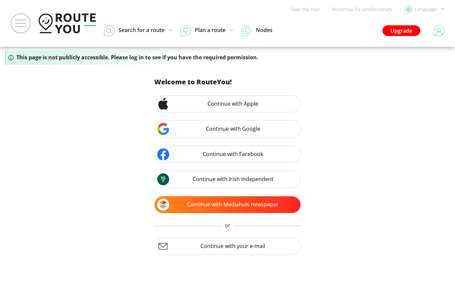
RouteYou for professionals (362, 9)
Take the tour (305, 9)
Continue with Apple (233, 103)
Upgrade (401, 30)
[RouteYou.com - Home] (67, 23)
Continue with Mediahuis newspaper (233, 204)
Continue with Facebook (233, 154)
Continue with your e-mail (233, 246)
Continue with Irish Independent (233, 179)
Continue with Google (233, 128)
